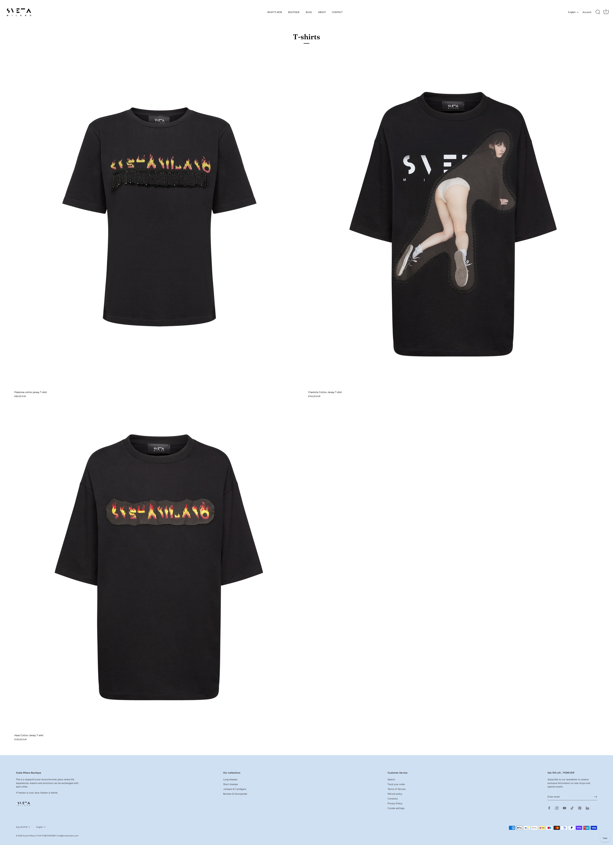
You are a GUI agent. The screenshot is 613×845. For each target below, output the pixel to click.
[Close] (359, 372)
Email (258, 447)
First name (260, 415)
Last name (260, 431)
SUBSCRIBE (278, 464)
